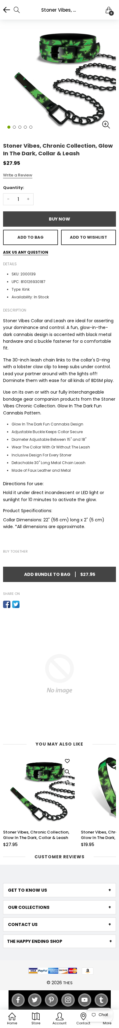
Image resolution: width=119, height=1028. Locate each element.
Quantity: (13, 188)
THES (68, 983)
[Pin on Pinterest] (25, 604)
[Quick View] (67, 772)
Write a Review (17, 175)
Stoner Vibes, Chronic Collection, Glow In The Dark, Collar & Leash (36, 835)
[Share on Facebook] (6, 604)
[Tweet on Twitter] (16, 604)
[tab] (59, 890)
